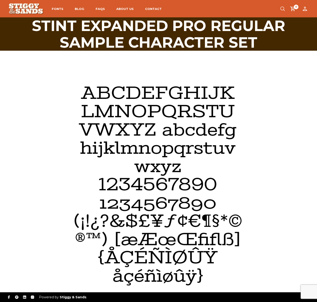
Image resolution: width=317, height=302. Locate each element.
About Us (125, 9)
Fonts (57, 9)
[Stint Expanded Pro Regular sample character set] (158, 168)
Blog (79, 9)
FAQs (100, 9)
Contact (153, 9)
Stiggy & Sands (73, 297)
